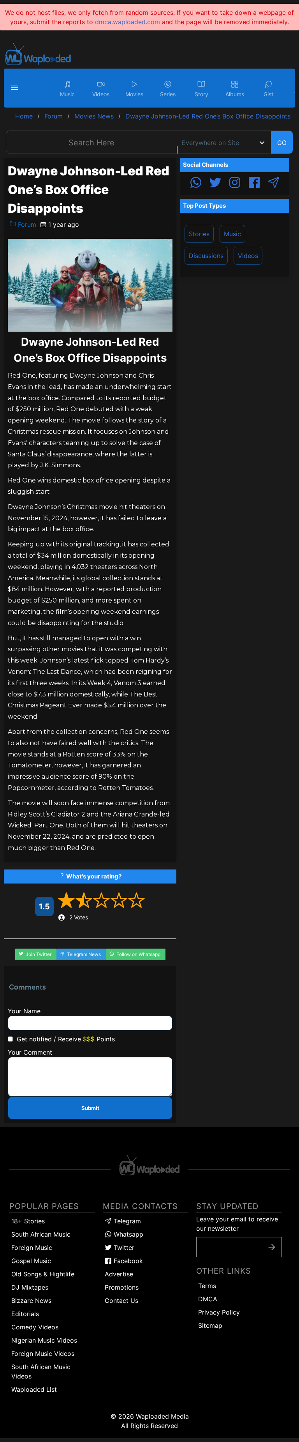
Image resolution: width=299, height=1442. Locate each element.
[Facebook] (254, 183)
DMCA (207, 1299)
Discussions (206, 256)
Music (232, 234)
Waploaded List (34, 1389)
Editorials (25, 1314)
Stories (199, 234)
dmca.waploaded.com (127, 22)
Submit (90, 1108)
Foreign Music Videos (42, 1353)
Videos (248, 256)
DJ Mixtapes (29, 1287)
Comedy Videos (34, 1327)
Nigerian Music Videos (44, 1340)
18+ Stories (28, 1221)
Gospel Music (31, 1261)
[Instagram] (235, 183)
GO (282, 143)
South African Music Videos (40, 1371)
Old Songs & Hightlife (42, 1274)
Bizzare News (31, 1300)
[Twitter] (215, 183)
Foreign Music (31, 1247)
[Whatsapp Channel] (196, 183)
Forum (26, 224)
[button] (15, 88)
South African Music (40, 1234)
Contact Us (121, 1300)
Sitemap (210, 1325)
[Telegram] (274, 183)
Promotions (122, 1287)
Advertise (119, 1274)
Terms (207, 1286)
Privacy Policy (219, 1312)
